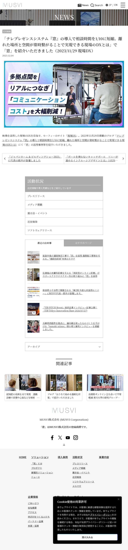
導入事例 (63, 457)
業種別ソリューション (42, 472)
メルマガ (76, 486)
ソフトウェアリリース (39, 230)
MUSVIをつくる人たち (39, 516)
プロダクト (36, 468)
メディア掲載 (34, 204)
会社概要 (32, 507)
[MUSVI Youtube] (68, 437)
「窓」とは (36, 463)
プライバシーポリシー (101, 514)
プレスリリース (36, 196)
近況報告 (7, 31)
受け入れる (87, 537)
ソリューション (40, 457)
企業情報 (33, 497)
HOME (22, 457)
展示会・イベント (37, 213)
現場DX (71, 135)
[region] (87, 520)
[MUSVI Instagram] (76, 437)
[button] (97, 5)
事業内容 (104, 457)
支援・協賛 (33, 525)
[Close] (118, 499)
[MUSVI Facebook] (52, 437)
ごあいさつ (33, 503)
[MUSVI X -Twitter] (60, 437)
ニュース (35, 477)
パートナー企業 (35, 521)
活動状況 (77, 457)
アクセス (32, 512)
